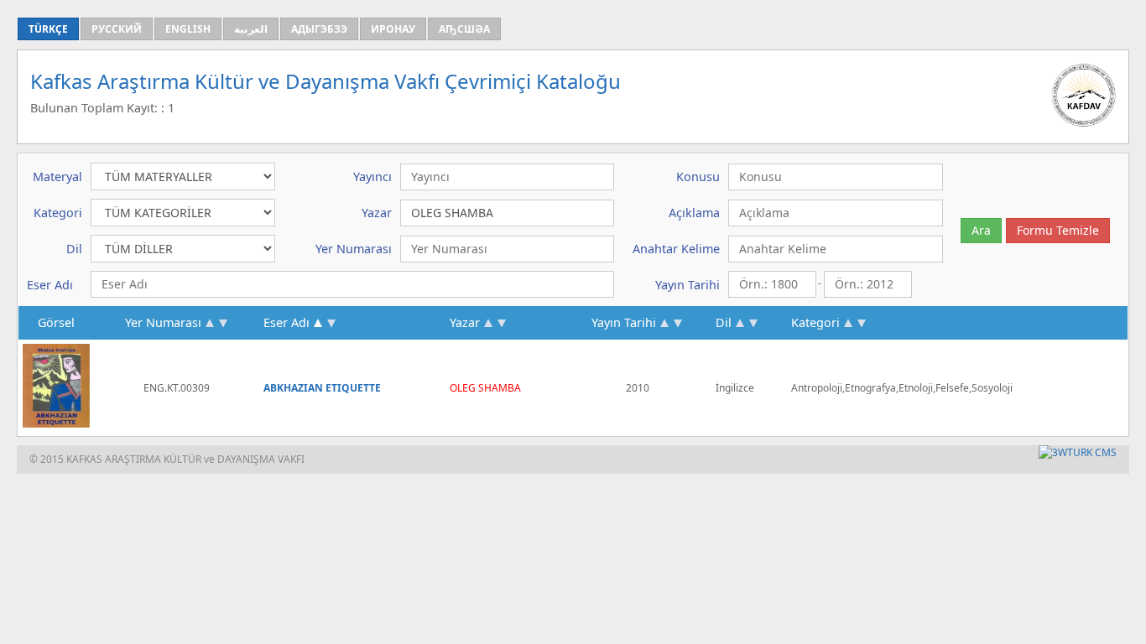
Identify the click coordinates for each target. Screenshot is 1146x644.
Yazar (465, 322)
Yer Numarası (163, 322)
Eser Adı (286, 322)
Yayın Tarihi (623, 322)
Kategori (815, 322)
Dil (724, 322)
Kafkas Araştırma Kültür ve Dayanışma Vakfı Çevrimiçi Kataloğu (325, 81)
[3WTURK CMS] (1078, 452)
